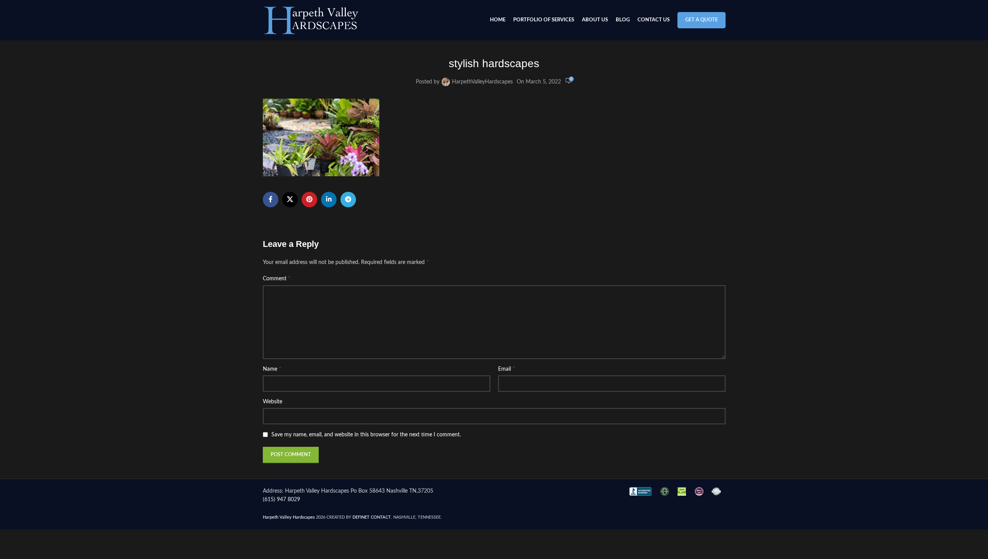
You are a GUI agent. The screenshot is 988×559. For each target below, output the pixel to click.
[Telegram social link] (348, 199)
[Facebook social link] (270, 199)
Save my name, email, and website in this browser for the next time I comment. (366, 434)
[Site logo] (311, 20)
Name (272, 369)
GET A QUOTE (701, 20)
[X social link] (290, 199)
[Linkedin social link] (329, 199)
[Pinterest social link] (309, 199)
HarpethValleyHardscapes (482, 82)
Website (272, 401)
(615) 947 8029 (281, 499)
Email (506, 369)
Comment (277, 278)
